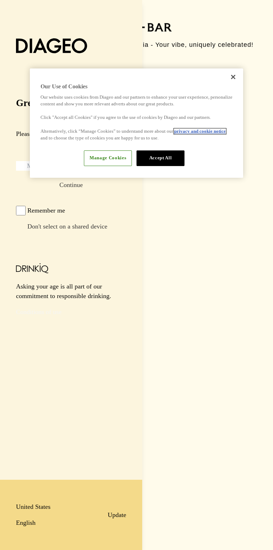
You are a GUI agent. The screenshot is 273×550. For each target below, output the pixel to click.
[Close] (233, 76)
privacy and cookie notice (200, 131)
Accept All (160, 157)
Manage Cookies (108, 157)
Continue (71, 184)
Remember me (46, 210)
